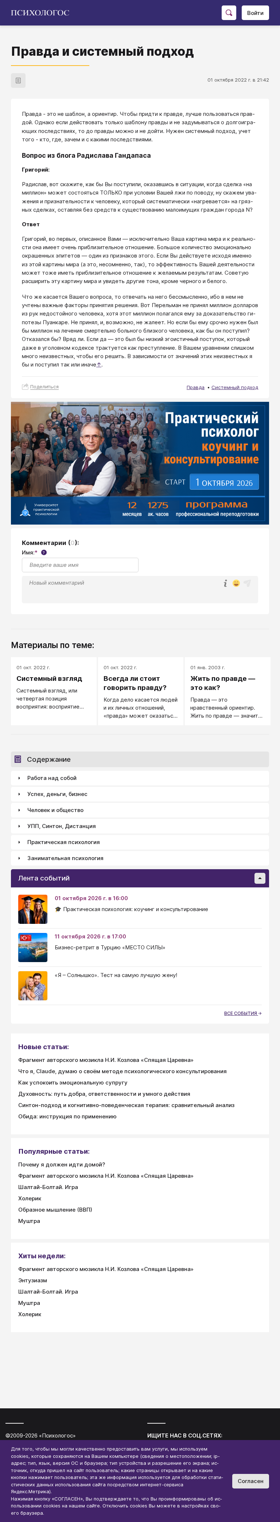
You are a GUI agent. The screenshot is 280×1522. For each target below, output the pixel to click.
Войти (255, 12)
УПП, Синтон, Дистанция (61, 826)
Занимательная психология (65, 858)
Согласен (251, 1481)
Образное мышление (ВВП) (55, 1209)
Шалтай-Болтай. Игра (48, 1187)
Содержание (49, 759)
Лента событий (44, 878)
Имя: (33, 552)
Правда (196, 387)
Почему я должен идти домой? (61, 1164)
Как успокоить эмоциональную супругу (73, 1082)
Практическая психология (63, 842)
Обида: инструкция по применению (67, 1116)
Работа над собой (52, 777)
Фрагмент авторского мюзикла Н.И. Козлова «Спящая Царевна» (106, 1059)
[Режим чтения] (18, 80)
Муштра (29, 1220)
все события (241, 1013)
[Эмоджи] (236, 584)
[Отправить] (247, 583)
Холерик (29, 1198)
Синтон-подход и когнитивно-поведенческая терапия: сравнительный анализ (126, 1105)
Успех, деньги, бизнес (57, 794)
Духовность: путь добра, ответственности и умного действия (104, 1093)
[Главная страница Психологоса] (43, 13)
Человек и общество (55, 810)
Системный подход (234, 387)
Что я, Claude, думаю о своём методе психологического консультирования (122, 1071)
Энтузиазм (32, 1280)
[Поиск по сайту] (229, 12)
